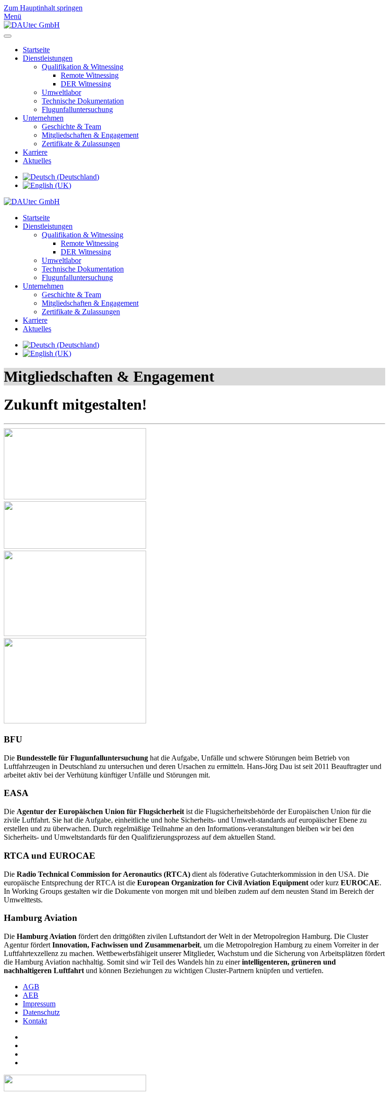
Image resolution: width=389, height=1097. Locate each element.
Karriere (35, 152)
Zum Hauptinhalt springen (43, 8)
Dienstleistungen (48, 58)
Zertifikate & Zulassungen (81, 144)
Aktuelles (37, 161)
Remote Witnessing (90, 75)
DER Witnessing (86, 84)
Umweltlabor (61, 92)
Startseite (36, 50)
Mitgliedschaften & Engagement (90, 135)
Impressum (39, 1004)
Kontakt (35, 1021)
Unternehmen (43, 118)
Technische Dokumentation (83, 101)
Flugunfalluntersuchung (77, 109)
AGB (31, 987)
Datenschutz (41, 1012)
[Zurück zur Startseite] (32, 25)
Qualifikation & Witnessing (82, 67)
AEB (30, 995)
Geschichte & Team (71, 126)
